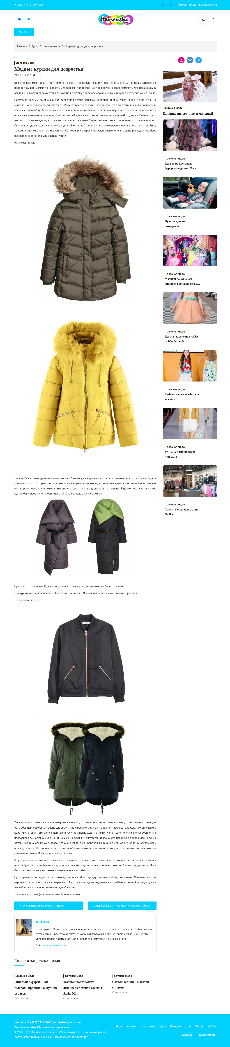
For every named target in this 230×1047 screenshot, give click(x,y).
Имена (183, 5)
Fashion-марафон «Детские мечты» (182, 397)
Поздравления (208, 5)
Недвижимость (206, 1034)
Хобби (212, 1026)
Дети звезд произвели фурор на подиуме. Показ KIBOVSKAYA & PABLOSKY (181, 166)
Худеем (131, 1026)
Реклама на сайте (25, 1027)
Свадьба (175, 1026)
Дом (188, 1026)
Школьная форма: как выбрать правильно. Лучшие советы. (36, 987)
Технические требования (54, 1027)
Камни (193, 5)
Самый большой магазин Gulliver (181, 512)
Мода (119, 1026)
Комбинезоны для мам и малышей (188, 113)
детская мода (25, 62)
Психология (148, 1026)
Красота (187, 1034)
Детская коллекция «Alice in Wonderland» (181, 339)
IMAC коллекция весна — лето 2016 (182, 454)
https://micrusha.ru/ (54, 945)
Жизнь (199, 1026)
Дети (163, 1026)
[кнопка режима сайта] (203, 20)
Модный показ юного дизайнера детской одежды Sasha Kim (82, 987)
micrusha (42, 921)
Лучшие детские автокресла (175, 224)
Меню (23, 32)
